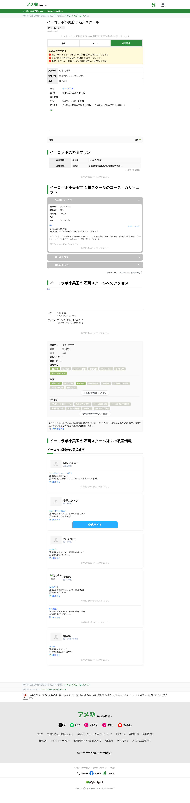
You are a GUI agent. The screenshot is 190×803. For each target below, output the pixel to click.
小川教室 (53, 549)
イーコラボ (68, 88)
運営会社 (109, 740)
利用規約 (43, 740)
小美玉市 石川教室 (57, 510)
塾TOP (25, 15)
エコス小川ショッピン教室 (60, 473)
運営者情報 (148, 734)
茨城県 (43, 15)
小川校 (52, 646)
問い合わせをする (56, 428)
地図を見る (56, 482)
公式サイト (95, 524)
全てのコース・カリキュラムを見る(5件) (123, 272)
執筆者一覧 (120, 734)
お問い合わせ (122, 740)
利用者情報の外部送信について (87, 740)
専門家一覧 (134, 734)
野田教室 (53, 608)
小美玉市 (51, 15)
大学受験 (94, 725)
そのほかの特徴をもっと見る (95, 393)
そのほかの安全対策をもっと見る (95, 413)
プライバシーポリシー (60, 740)
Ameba (84, 773)
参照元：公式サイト (134, 226)
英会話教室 (34, 15)
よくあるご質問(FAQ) (141, 740)
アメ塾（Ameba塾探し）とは (60, 734)
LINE (77, 725)
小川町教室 (54, 587)
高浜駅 (59, 15)
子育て (110, 725)
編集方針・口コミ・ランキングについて (94, 734)
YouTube (127, 725)
